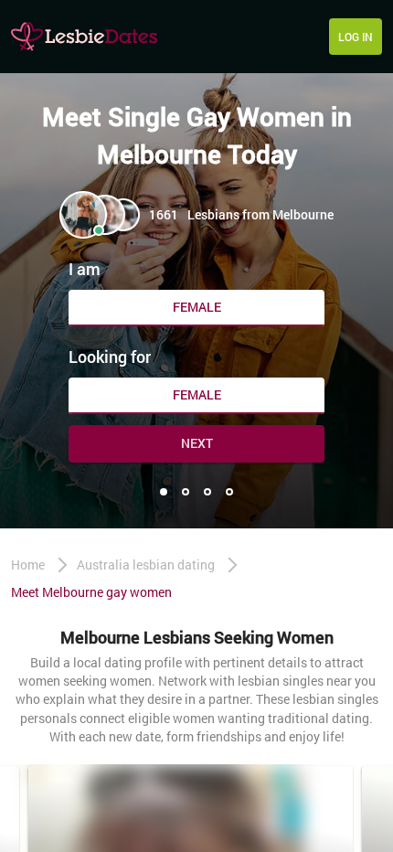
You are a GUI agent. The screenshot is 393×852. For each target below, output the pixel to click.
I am (85, 269)
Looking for (110, 356)
